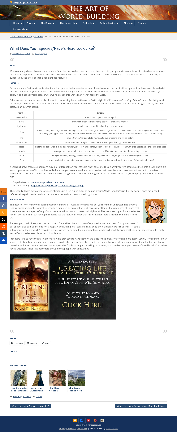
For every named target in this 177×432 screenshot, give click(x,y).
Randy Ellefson (41, 53)
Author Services (108, 23)
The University (67, 23)
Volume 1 (27, 396)
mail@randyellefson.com (25, 2)
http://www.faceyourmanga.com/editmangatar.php (57, 185)
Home (16, 23)
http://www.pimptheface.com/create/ (46, 182)
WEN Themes (112, 428)
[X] (3, 219)
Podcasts (87, 23)
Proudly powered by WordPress (73, 428)
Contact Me (19, 29)
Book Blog (39, 36)
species (39, 396)
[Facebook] (3, 198)
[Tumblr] (3, 233)
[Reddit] (3, 226)
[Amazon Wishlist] (3, 212)
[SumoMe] (3, 240)
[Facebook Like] (3, 205)
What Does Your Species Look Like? (30, 406)
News (141, 23)
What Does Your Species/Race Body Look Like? (141, 406)
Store (30, 23)
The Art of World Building (21, 36)
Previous (20, 59)
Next (159, 59)
